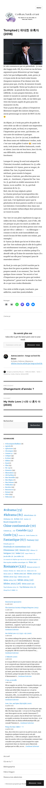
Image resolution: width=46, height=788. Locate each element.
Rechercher (8, 421)
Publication (9, 485)
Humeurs (8, 470)
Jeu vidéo (19, 556)
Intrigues (9, 553)
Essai (7, 463)
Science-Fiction (10, 571)
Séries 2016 (21, 571)
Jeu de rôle (8, 556)
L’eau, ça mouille (11, 680)
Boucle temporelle (12, 522)
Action (18, 519)
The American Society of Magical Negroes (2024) (22, 608)
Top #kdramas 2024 (27, 587)
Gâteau (33, 550)
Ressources (9, 490)
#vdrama (8, 519)
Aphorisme (9, 448)
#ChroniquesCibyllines (13, 444)
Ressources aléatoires (13, 777)
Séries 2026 (28, 584)
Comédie (24, 530)
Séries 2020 (34, 574)
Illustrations (9, 473)
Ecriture (8, 458)
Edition (7, 461)
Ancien (27, 519)
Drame (17, 374)
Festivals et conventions (17, 547)
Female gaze (9, 544)
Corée (13, 374)
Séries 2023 (10, 580)
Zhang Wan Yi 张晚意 (11, 590)
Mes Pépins (9, 480)
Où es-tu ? (8, 761)
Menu (39, 8)
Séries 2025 (12, 583)
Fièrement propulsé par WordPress (17, 784)
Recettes (8, 487)
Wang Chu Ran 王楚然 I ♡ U (14, 727)
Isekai (20, 553)
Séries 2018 (24, 374)
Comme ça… (9, 453)
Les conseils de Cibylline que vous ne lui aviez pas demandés (22, 559)
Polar (32, 562)
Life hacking (9, 475)
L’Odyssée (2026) (11, 657)
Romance (15, 566)
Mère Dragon (9, 772)
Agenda (7, 446)
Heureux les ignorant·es (13, 602)
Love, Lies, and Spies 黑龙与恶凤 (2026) (18, 703)
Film (6, 465)
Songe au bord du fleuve (15, 372)
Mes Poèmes (9, 482)
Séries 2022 (23, 577)
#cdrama (13, 510)
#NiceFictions (30, 515)
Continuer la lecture (12, 630)
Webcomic (8, 497)
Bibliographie (9, 767)
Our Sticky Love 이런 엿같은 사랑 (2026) (18, 633)
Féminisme (11, 550)
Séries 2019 (20, 574)
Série (38, 372)
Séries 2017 (31, 571)
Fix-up (7, 468)
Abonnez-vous (33, 345)
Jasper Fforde (30, 553)
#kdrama (7, 374)
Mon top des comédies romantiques (16, 562)
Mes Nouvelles (10, 477)
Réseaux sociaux (33, 567)
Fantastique (15, 539)
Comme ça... (9, 531)
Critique (8, 456)
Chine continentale (20, 526)
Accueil (7, 756)
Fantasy (33, 540)
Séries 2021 (10, 577)
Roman (7, 492)
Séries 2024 (25, 580)
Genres (24, 550)
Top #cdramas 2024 (11, 587)
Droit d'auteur (31, 535)
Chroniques (9, 451)
